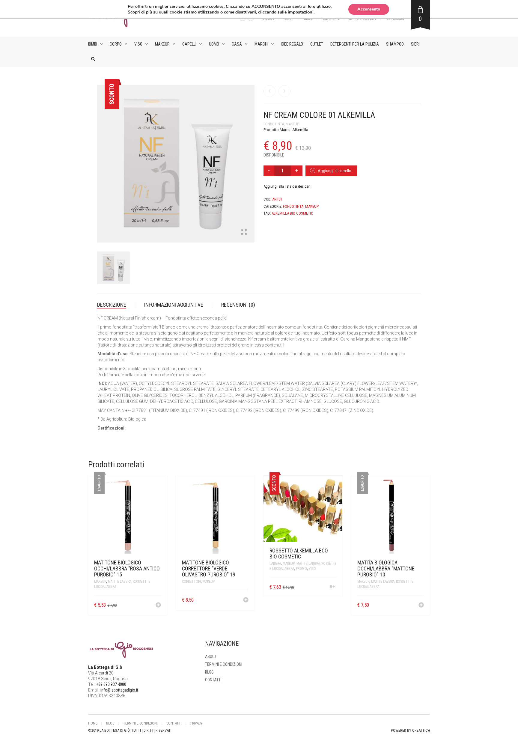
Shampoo (395, 44)
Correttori (191, 581)
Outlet (316, 44)
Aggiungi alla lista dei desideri (287, 186)
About (211, 656)
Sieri (415, 44)
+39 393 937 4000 (111, 684)
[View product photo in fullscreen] (244, 232)
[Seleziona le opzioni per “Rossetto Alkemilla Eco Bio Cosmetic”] (332, 587)
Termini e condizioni (223, 664)
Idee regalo (292, 44)
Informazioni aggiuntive (173, 305)
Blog (209, 672)
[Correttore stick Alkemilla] (269, 91)
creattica (421, 730)
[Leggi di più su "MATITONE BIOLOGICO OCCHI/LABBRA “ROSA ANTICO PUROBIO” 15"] (158, 605)
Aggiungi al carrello (334, 170)
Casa (237, 44)
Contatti (213, 679)
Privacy (196, 723)
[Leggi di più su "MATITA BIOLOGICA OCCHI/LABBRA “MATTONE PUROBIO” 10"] (421, 605)
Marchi (261, 44)
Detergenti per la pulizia (354, 44)
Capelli (189, 44)
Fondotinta (273, 124)
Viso (138, 44)
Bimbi (92, 44)
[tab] (116, 305)
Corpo (116, 44)
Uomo (214, 44)
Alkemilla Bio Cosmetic (292, 213)
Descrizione (111, 305)
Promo (301, 569)
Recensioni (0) (238, 305)
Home (92, 723)
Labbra (275, 563)
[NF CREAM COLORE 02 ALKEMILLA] (284, 91)
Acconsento (368, 9)
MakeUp (162, 44)
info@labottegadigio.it (119, 690)
